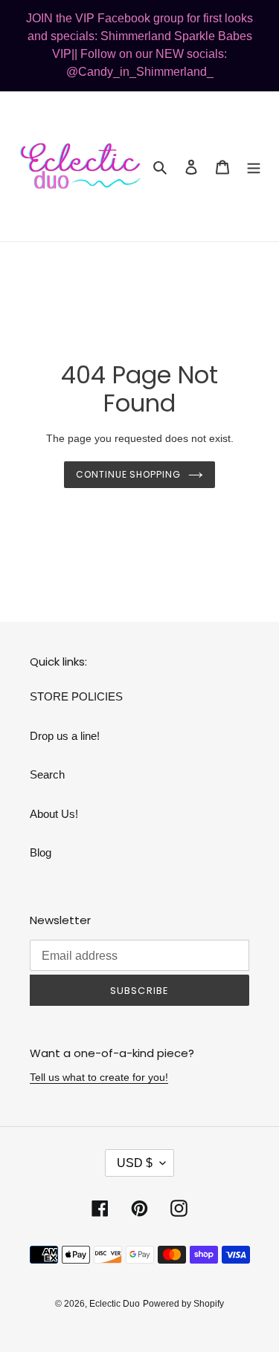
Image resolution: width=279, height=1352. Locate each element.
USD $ (135, 1163)
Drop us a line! (65, 735)
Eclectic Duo (114, 1304)
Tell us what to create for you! (99, 1077)
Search (47, 774)
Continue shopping (129, 474)
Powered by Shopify (183, 1304)
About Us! (54, 813)
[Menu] (253, 167)
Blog (40, 852)
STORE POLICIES (76, 696)
